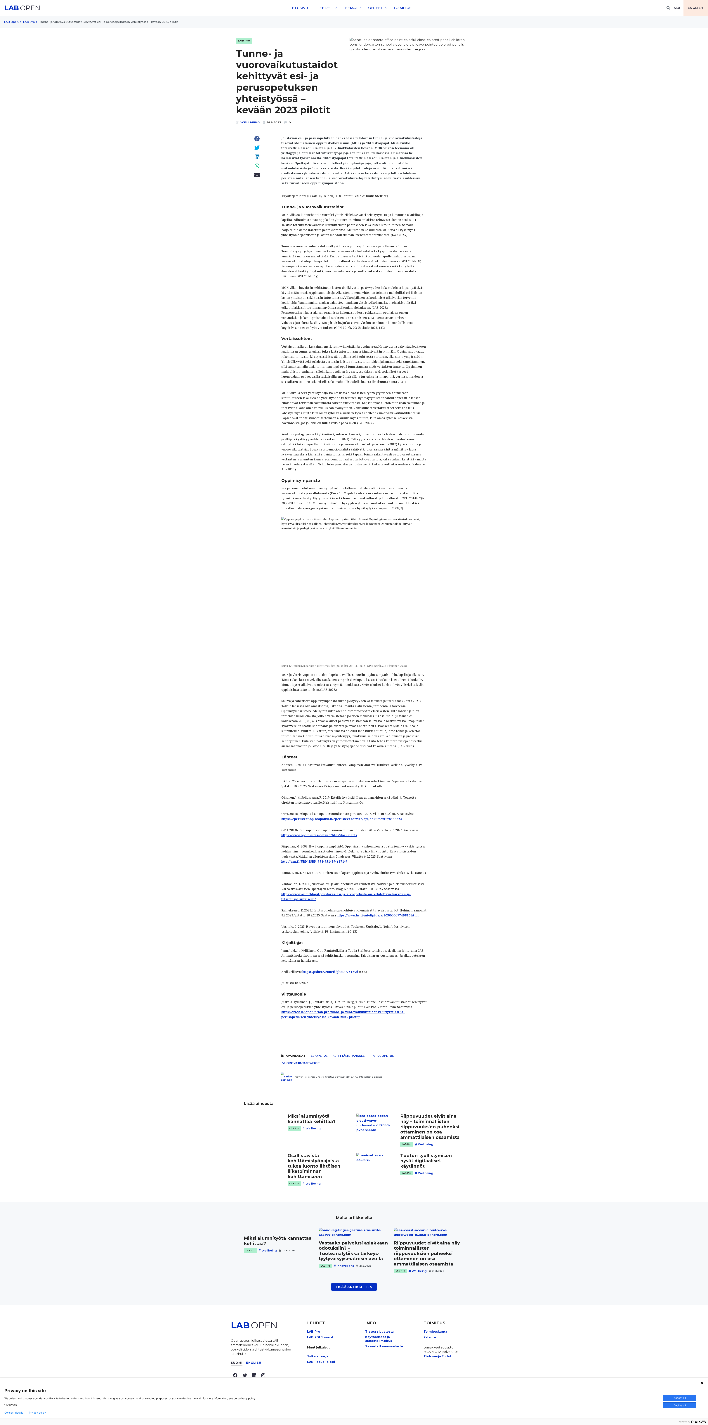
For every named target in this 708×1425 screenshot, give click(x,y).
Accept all (680, 1397)
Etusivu (300, 8)
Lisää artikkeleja (354, 1287)
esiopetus (319, 1056)
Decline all (680, 1405)
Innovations (345, 1266)
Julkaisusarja (317, 1356)
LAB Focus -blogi (321, 1362)
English (696, 8)
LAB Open (11, 22)
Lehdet (324, 8)
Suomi (236, 1363)
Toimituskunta (435, 1331)
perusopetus (383, 1056)
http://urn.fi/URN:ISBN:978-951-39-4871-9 (314, 861)
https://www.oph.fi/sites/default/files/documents (319, 835)
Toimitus (402, 8)
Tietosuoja (432, 1356)
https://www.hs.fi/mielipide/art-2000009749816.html (378, 915)
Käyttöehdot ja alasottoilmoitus (378, 1339)
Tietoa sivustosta (379, 1331)
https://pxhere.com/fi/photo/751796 (330, 972)
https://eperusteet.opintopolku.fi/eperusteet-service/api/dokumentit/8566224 (341, 819)
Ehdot (447, 1356)
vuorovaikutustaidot (301, 1063)
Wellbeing (250, 122)
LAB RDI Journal (320, 1337)
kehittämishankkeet (350, 1056)
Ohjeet (375, 8)
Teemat (350, 8)
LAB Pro (29, 22)
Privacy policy (37, 1412)
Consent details (13, 1412)
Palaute (430, 1337)
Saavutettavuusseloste (384, 1346)
